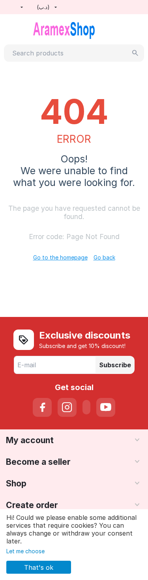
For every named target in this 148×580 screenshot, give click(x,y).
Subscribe (115, 365)
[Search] (135, 53)
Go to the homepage (60, 257)
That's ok (38, 567)
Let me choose (25, 551)
